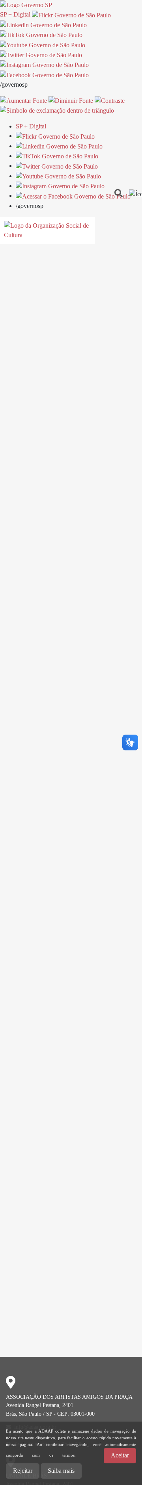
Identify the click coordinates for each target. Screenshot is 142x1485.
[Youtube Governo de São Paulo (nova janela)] (42, 44)
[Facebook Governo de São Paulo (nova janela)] (44, 74)
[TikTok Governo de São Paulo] (57, 155)
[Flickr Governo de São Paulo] (55, 135)
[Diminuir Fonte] (71, 100)
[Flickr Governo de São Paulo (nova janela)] (71, 14)
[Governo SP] (26, 4)
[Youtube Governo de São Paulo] (58, 176)
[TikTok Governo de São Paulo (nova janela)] (41, 34)
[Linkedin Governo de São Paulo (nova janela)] (43, 24)
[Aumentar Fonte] (23, 100)
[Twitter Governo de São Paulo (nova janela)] (41, 54)
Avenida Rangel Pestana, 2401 (39, 1405)
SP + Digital (15, 14)
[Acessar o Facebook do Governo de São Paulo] (73, 195)
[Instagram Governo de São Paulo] (44, 64)
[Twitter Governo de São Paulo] (57, 165)
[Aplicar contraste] (110, 100)
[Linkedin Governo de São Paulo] (59, 146)
